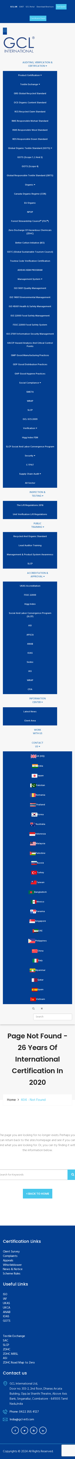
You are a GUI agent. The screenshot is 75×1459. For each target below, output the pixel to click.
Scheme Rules (11, 1274)
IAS (30, 671)
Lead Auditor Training (30, 545)
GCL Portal (30, 6)
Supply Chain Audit (29, 474)
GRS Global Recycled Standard (30, 93)
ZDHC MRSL (10, 1354)
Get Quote (61, 6)
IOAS (30, 653)
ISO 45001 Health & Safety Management (30, 306)
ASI (30, 625)
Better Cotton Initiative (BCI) (30, 243)
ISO (5, 1294)
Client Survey (11, 1252)
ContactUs (37, 744)
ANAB (30, 644)
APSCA (30, 635)
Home (11, 1100)
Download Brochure (45, 6)
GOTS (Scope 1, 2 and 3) (30, 157)
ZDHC (6, 1349)
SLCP (30, 410)
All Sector (30, 483)
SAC (5, 1341)
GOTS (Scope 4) (30, 166)
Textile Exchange (29, 84)
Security (29, 456)
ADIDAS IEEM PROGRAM (30, 270)
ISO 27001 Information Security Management (30, 334)
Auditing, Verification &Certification (37, 64)
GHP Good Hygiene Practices (30, 374)
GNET (21, 6)
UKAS (6, 1303)
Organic (29, 185)
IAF (5, 1299)
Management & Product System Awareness (30, 554)
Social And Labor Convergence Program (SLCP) (30, 615)
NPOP (30, 212)
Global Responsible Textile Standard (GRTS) (30, 175)
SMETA (30, 392)
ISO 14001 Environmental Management (30, 297)
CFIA (30, 689)
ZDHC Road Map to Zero (19, 1363)
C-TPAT (30, 465)
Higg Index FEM (30, 437)
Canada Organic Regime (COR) (30, 194)
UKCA (6, 1308)
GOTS (6, 1321)
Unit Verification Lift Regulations (30, 514)
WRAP (30, 401)
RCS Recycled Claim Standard (30, 112)
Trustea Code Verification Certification (30, 261)
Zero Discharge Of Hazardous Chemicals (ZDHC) (30, 232)
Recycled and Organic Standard (30, 536)
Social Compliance (29, 383)
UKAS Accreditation (30, 586)
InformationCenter (37, 700)
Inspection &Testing (37, 494)
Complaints (10, 1256)
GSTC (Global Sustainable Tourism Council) (30, 252)
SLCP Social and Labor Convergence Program (30, 446)
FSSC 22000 (30, 595)
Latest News (30, 711)
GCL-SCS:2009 (30, 419)
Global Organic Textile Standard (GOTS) (29, 148)
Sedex (30, 662)
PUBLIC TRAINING (37, 525)
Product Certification (29, 75)
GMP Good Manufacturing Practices (30, 355)
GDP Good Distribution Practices (30, 364)
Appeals (8, 1260)
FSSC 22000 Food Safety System (30, 325)
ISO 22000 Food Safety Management (30, 316)
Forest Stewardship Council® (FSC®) (30, 221)
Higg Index (30, 604)
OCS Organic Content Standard (30, 102)
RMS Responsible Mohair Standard (30, 121)
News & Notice (12, 1269)
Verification (29, 428)
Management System (29, 279)
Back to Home (38, 1194)
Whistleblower (12, 1265)
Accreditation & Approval (37, 575)
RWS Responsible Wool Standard (30, 130)
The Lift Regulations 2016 (30, 505)
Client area (30, 721)
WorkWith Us (37, 731)
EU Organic (30, 203)
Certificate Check (38, 18)
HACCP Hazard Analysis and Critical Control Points (30, 345)
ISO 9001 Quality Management (30, 288)
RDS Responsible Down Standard (30, 139)
